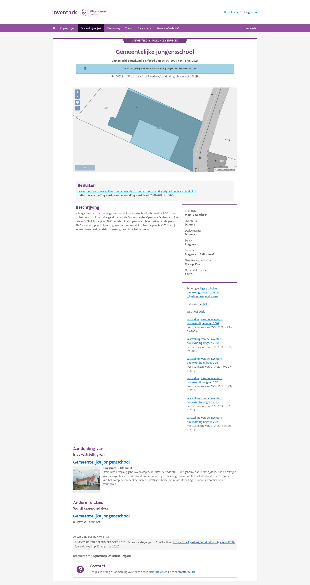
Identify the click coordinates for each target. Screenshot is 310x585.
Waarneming (113, 28)
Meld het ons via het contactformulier (172, 572)
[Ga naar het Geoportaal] (77, 102)
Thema (129, 28)
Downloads (231, 12)
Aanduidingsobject (91, 28)
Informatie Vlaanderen (226, 169)
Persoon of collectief (168, 28)
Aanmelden (251, 28)
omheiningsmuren (197, 292)
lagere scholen (208, 288)
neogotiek (199, 311)
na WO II (204, 304)
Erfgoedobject (67, 28)
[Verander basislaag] (77, 108)
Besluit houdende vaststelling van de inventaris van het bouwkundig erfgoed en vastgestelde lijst (137, 191)
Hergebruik (250, 12)
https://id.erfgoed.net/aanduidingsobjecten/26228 (204, 542)
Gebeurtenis (144, 28)
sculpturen (211, 296)
